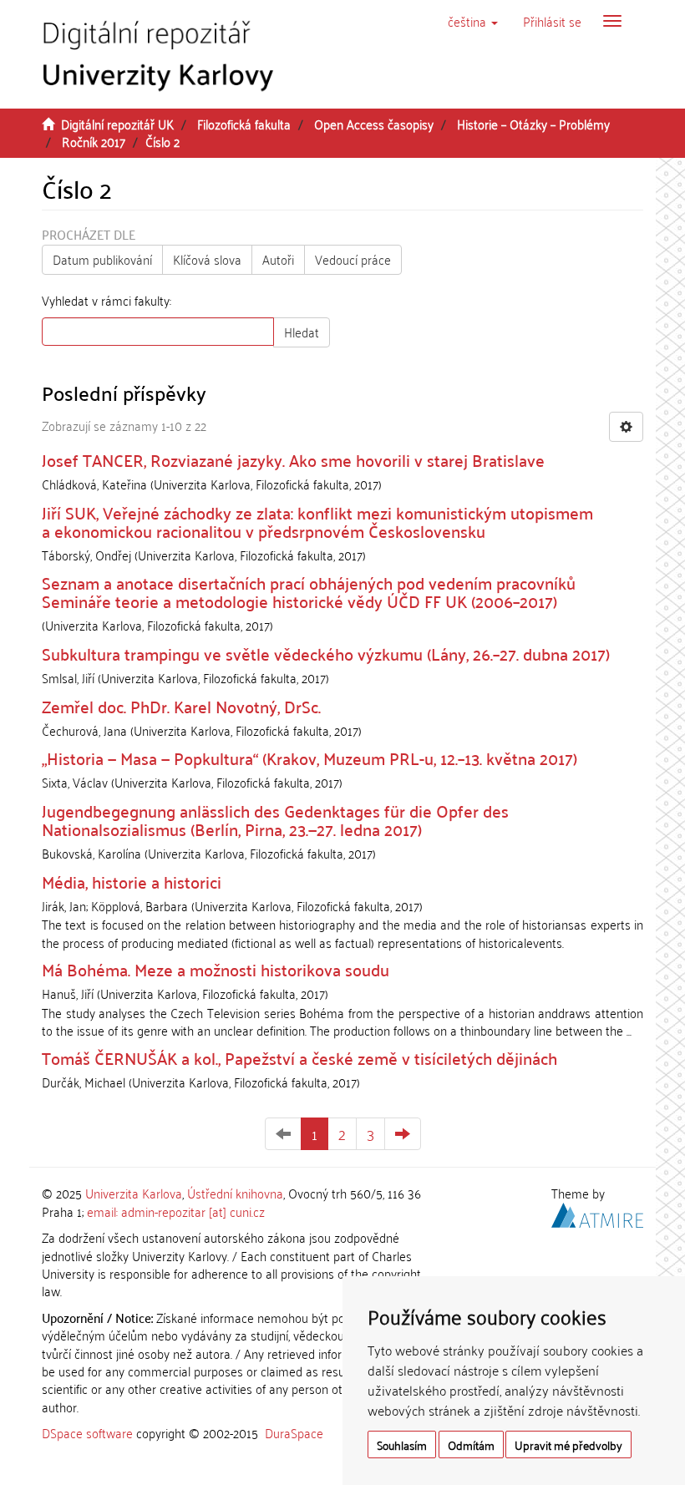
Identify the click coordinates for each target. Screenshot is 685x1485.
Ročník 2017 (93, 141)
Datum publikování (102, 259)
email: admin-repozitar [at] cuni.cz (176, 1211)
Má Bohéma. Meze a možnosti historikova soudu (215, 969)
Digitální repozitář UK (117, 123)
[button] (472, 21)
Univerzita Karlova (133, 1192)
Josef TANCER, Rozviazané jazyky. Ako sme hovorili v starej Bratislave (293, 459)
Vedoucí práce (353, 259)
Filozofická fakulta (244, 123)
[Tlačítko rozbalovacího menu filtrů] (626, 426)
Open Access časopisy (374, 123)
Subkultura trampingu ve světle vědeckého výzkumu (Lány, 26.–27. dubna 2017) (326, 653)
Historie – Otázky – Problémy (533, 123)
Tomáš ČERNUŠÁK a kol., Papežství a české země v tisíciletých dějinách (299, 1057)
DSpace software (87, 1432)
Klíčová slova (207, 259)
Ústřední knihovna (235, 1192)
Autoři (278, 259)
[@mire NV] (597, 1212)
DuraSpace (294, 1432)
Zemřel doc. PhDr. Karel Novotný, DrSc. (181, 706)
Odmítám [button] (471, 1444)
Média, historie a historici (131, 881)
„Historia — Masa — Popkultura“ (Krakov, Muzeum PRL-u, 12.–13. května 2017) (309, 757)
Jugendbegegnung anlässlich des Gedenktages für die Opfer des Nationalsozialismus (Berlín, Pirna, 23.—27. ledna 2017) (275, 819)
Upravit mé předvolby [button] (568, 1444)
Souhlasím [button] (402, 1444)
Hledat (301, 331)
